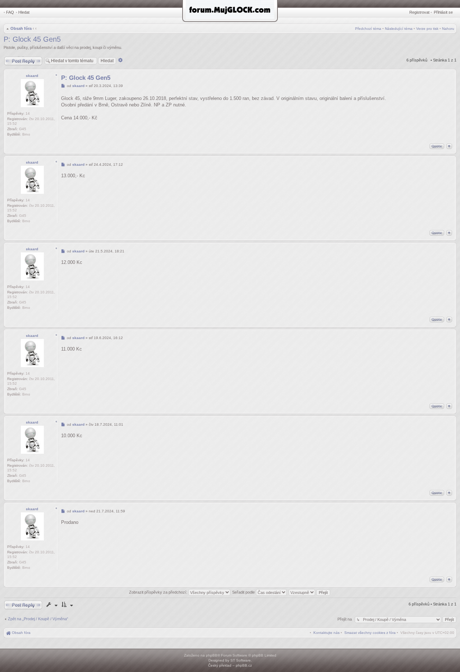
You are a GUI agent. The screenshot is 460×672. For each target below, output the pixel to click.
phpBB (211, 655)
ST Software (240, 660)
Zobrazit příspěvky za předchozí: (158, 592)
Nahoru (448, 29)
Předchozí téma (368, 29)
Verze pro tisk (427, 29)
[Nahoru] (449, 146)
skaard (32, 76)
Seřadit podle (244, 592)
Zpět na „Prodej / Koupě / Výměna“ (38, 619)
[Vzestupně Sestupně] (310, 592)
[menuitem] (370, 633)
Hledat (23, 12)
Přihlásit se (443, 12)
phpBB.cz (244, 665)
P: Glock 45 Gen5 (32, 39)
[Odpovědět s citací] (437, 146)
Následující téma (399, 29)
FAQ (10, 12)
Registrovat (419, 12)
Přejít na (345, 619)
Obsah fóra (21, 28)
